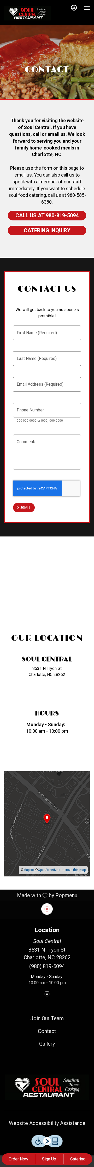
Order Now (18, 1158)
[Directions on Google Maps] (47, 823)
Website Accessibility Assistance (47, 1123)
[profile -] (74, 7)
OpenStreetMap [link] (49, 870)
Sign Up (49, 1158)
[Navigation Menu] (87, 7)
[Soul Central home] (27, 13)
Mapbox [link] (29, 870)
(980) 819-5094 (47, 966)
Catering (77, 1158)
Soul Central (47, 1087)
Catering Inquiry (47, 230)
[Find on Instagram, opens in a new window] (47, 694)
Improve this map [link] (73, 870)
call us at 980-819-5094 (47, 215)
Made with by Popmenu (40, 895)
